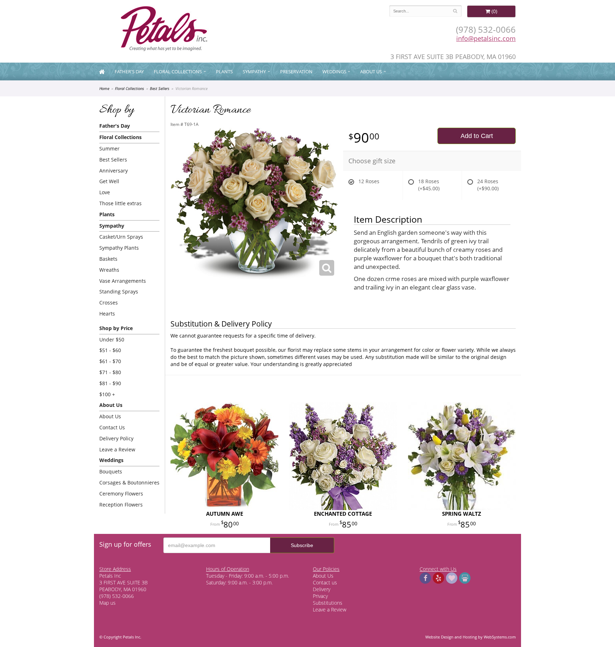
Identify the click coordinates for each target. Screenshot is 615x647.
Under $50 (111, 339)
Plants (224, 71)
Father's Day (129, 71)
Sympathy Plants (119, 247)
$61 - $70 (110, 361)
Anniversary (113, 170)
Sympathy (254, 71)
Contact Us (112, 427)
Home (104, 88)
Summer (109, 148)
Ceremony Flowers (121, 493)
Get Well (109, 181)
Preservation (296, 71)
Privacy (320, 596)
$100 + (107, 394)
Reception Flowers (121, 504)
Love (104, 192)
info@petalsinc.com (486, 38)
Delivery (321, 589)
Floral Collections (178, 71)
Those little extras (120, 203)
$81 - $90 (110, 383)
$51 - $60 (110, 350)
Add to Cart (477, 135)
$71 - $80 (110, 372)
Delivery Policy (116, 438)
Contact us (325, 582)
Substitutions (327, 602)
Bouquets (110, 471)
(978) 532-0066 (486, 29)
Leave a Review (117, 449)
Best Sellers (159, 88)
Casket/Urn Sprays (121, 236)
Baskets (108, 258)
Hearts (107, 313)
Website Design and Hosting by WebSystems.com (470, 637)
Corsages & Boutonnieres (129, 482)
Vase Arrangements (122, 280)
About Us (110, 416)
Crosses (108, 302)
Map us (107, 602)
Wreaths (109, 269)
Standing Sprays (118, 291)
